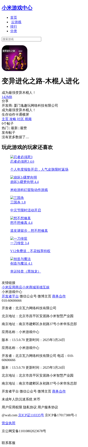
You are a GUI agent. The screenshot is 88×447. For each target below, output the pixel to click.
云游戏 (16, 22)
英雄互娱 (43, 287)
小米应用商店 (12, 287)
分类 (13, 31)
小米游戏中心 (17, 8)
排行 (13, 26)
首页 (13, 17)
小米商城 (29, 287)
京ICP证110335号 (31, 415)
